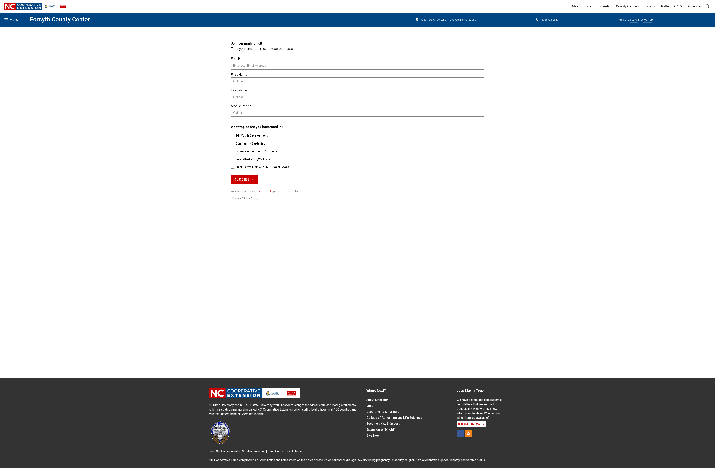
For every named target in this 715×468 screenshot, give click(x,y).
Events (605, 6)
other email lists (263, 191)
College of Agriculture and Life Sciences (394, 417)
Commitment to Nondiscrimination (243, 451)
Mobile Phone (241, 106)
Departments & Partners (382, 411)
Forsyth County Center (60, 19)
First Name (239, 74)
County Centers (627, 6)
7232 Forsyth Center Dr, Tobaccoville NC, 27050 (448, 19)
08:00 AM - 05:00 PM (640, 19)
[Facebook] (460, 433)
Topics (650, 6)
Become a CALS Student (383, 423)
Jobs (369, 406)
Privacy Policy (250, 198)
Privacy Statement (292, 451)
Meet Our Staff (583, 6)
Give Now (695, 6)
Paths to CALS (671, 6)
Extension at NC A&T (380, 429)
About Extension (377, 400)
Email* (235, 59)
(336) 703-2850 (550, 19)
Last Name (239, 90)
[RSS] (468, 433)
